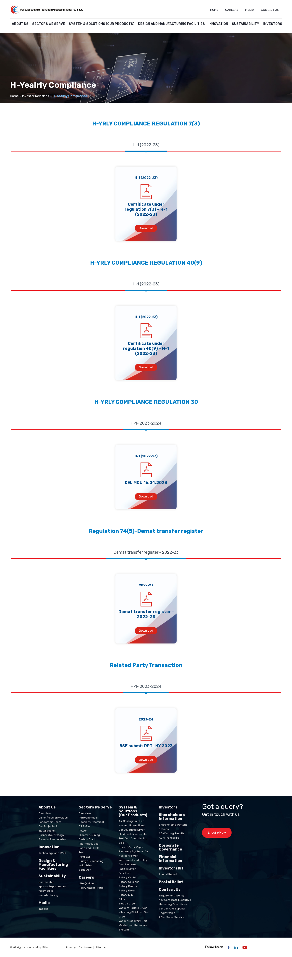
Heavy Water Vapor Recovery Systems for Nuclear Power (133, 851)
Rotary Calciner (129, 881)
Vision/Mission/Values (53, 817)
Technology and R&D (52, 853)
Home (214, 9)
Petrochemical (88, 817)
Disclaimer (86, 947)
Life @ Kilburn (87, 883)
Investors (272, 24)
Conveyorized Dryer (132, 829)
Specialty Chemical (91, 822)
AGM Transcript (169, 837)
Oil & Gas (85, 826)
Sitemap (101, 947)
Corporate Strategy (51, 835)
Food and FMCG (89, 848)
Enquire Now (217, 833)
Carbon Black (87, 839)
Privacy (71, 947)
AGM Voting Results (172, 833)
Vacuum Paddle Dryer (133, 907)
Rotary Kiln (126, 894)
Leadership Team (50, 822)
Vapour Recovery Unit (133, 920)
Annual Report (168, 874)
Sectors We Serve (48, 24)
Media (249, 9)
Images (43, 908)
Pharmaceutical (89, 843)
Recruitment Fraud (91, 887)
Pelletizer (125, 873)
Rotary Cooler (128, 877)
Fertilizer (84, 856)
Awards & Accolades (52, 839)
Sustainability (245, 24)
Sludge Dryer (127, 903)
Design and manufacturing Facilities (171, 24)
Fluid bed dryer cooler (133, 834)
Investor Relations (35, 96)
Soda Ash (85, 869)
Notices (164, 829)
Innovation (218, 24)
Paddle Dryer (127, 868)
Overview (45, 813)
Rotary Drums (128, 886)
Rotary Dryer (127, 890)
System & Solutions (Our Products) (101, 24)
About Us (20, 24)
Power (83, 830)
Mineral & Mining (89, 835)
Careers (231, 9)
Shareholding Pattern (173, 824)
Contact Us (270, 9)
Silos (122, 899)
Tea (81, 852)
